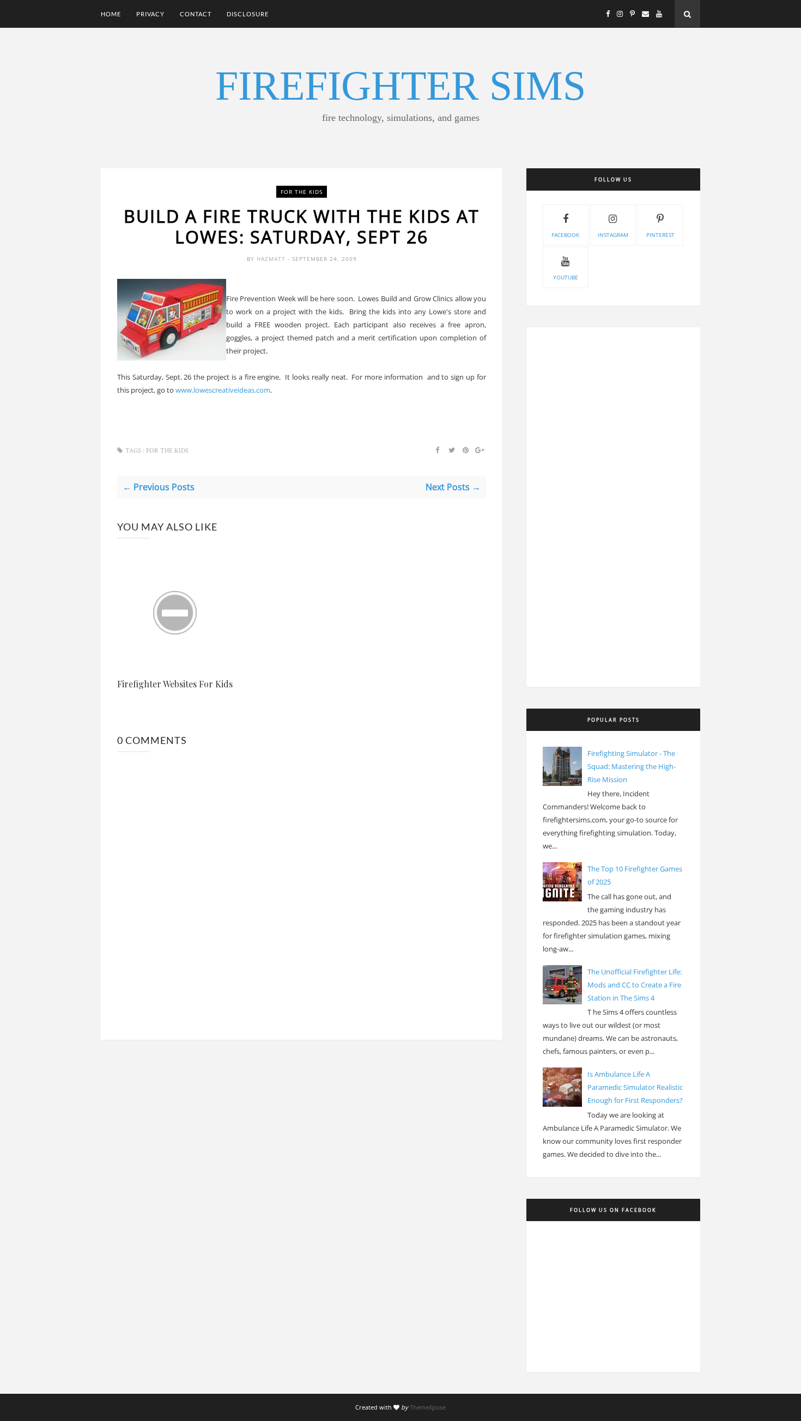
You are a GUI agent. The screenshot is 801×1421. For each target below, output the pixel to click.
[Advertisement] (613, 507)
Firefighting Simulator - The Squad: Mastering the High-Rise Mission (631, 766)
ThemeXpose (428, 1407)
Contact (195, 13)
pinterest (660, 235)
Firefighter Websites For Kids (175, 684)
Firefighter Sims (400, 85)
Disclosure (248, 13)
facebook (565, 235)
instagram (613, 235)
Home (111, 13)
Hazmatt (272, 259)
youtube (565, 277)
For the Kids (302, 192)
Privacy (150, 13)
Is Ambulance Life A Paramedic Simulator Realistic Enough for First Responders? (635, 1087)
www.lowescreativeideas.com (222, 390)
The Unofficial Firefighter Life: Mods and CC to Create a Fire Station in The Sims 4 (634, 985)
